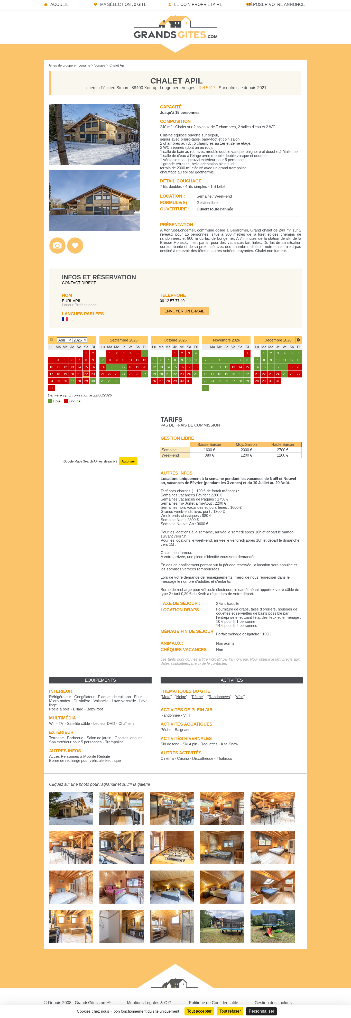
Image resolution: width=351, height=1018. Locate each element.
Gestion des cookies (273, 1003)
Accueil (59, 4)
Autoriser (128, 461)
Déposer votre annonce (276, 4)
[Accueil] (175, 25)
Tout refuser (230, 1011)
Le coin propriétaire (198, 4)
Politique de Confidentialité (213, 1003)
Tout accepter (199, 1011)
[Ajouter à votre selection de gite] (75, 252)
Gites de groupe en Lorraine (69, 65)
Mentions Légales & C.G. (149, 1003)
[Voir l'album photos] (57, 252)
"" (166, 697)
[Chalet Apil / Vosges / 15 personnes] (94, 164)
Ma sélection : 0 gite (123, 4)
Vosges (99, 65)
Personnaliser (261, 1011)
